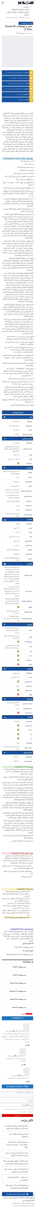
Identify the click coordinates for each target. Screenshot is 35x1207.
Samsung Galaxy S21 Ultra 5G (23, 799)
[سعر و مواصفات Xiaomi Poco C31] (30, 991)
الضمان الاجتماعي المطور (20, 1198)
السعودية (32, 1198)
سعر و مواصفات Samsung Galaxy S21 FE (20, 954)
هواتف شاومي (19, 113)
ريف (23, 1200)
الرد (26, 1045)
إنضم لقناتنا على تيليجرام (15, 1194)
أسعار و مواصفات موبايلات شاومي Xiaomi (25, 23)
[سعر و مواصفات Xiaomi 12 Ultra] (30, 983)
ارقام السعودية (30, 1200)
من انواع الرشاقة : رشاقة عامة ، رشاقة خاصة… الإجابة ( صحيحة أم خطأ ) (17, 1144)
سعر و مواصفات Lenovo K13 (23, 947)
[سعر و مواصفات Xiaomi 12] (30, 975)
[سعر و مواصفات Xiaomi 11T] (30, 1007)
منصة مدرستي (7, 1198)
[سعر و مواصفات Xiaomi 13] (30, 967)
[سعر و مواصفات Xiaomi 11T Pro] (30, 999)
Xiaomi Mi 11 (7, 260)
